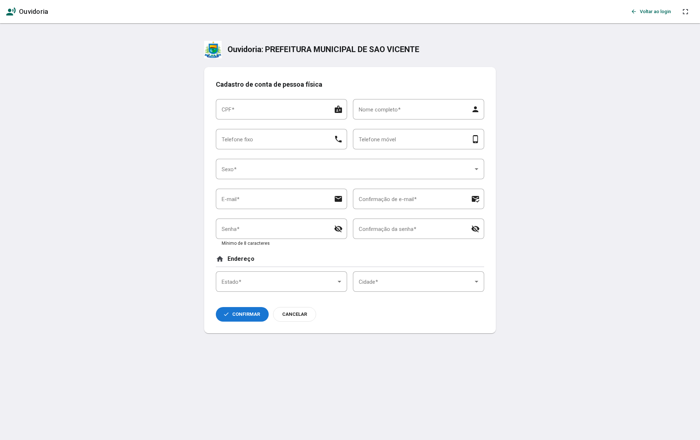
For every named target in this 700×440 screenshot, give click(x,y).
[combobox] (350, 169)
